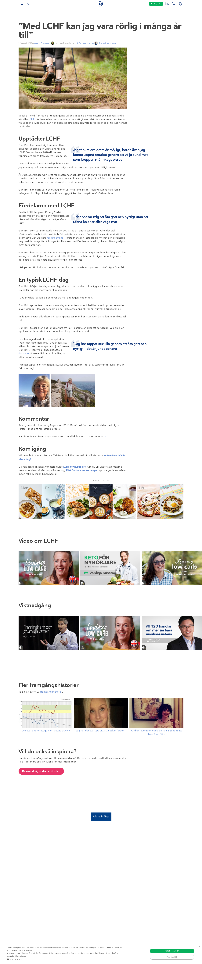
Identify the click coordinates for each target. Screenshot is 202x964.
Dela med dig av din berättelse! (41, 771)
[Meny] (22, 4)
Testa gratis (156, 4)
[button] (68, 959)
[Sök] (28, 4)
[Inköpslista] (173, 4)
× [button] (200, 947)
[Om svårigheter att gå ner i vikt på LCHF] (46, 713)
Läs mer (23, 956)
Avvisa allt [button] (172, 957)
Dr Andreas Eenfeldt (85, 43)
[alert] (101, 954)
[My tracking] (167, 4)
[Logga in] (180, 4)
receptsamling (55, 237)
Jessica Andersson (42, 43)
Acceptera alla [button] (172, 951)
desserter (24, 353)
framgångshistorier (51, 691)
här (105, 436)
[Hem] (101, 3)
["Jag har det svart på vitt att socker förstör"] (101, 713)
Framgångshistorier (107, 43)
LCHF (31, 119)
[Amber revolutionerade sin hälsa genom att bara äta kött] (156, 713)
